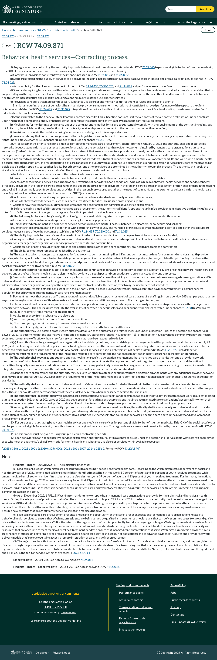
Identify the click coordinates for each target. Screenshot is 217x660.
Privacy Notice (61, 652)
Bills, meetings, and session (19, 22)
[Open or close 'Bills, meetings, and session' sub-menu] (41, 22)
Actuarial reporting (131, 600)
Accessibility (178, 585)
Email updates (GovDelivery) (188, 622)
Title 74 (53, 30)
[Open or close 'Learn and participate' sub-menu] (131, 22)
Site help (175, 607)
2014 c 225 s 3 (95, 448)
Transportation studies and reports (136, 609)
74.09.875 (43, 36)
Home (6, 30)
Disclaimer (42, 652)
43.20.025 (67, 266)
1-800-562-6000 (55, 607)
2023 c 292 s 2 (30, 448)
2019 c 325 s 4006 (51, 448)
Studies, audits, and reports (132, 585)
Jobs (173, 592)
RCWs (42, 30)
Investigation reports (132, 629)
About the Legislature (191, 22)
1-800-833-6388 (68, 612)
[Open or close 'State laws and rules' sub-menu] (85, 22)
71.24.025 (148, 67)
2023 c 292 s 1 (81, 552)
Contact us (177, 614)
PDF (8, 45)
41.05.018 (113, 566)
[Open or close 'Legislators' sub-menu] (164, 22)
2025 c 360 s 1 (11, 448)
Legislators (152, 22)
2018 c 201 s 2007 (75, 448)
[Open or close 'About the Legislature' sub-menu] (211, 22)
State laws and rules (67, 22)
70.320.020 (106, 86)
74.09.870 (8, 36)
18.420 (187, 308)
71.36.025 (125, 86)
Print (208, 29)
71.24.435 (92, 86)
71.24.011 (86, 559)
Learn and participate (112, 22)
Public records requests (185, 600)
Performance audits (131, 592)
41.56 (100, 139)
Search (203, 9)
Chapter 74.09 (69, 30)
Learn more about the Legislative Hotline (55, 620)
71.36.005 (121, 75)
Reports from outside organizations (132, 620)
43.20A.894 (131, 448)
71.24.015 (104, 75)
